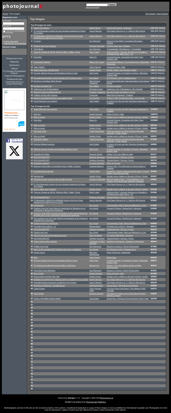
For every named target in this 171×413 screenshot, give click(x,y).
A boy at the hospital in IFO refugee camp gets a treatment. (57, 250)
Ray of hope (39, 274)
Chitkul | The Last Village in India (120, 154)
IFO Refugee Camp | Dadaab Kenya (121, 78)
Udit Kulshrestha (96, 286)
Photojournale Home (14, 58)
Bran (36, 258)
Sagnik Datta (94, 171)
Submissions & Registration (15, 43)
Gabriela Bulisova (96, 166)
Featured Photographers (14, 76)
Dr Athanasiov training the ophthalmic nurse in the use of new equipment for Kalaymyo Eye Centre (58, 37)
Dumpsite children (41, 139)
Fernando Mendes (96, 163)
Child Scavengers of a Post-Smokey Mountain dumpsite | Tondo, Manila (125, 132)
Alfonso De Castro (96, 62)
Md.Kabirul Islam (96, 89)
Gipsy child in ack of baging (45, 189)
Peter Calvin (94, 52)
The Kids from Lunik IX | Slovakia (120, 226)
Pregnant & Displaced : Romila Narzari (49, 286)
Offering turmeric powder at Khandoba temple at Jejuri (55, 149)
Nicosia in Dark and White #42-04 (47, 92)
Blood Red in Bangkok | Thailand (120, 95)
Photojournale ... (12, 113)
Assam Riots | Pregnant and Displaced (122, 286)
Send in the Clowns (41, 28)
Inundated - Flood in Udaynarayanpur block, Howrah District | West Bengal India (128, 172)
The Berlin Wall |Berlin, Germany (120, 235)
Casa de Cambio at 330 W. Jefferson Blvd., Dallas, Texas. (57, 52)
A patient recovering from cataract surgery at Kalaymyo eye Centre (61, 280)
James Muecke (95, 31)
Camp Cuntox (39, 289)
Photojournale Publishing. (96, 402)
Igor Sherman (94, 41)
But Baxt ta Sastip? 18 (43, 86)
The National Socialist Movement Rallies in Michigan (54, 266)
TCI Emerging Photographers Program (14, 72)
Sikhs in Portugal (113, 163)
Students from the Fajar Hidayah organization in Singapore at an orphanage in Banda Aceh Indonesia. (59, 209)
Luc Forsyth (94, 98)
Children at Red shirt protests (45, 95)
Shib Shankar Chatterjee (94, 82)
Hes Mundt (93, 78)
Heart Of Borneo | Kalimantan (118, 253)
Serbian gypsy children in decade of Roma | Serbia (127, 117)
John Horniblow (95, 235)
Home (5, 14)
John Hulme (94, 101)
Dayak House (39, 253)
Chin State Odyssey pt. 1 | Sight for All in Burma (126, 31)
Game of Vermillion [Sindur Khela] (47, 299)
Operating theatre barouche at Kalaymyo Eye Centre (55, 283)
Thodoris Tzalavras (97, 92)
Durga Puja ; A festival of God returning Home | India (128, 299)
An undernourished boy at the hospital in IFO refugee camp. (58, 78)
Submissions (14, 65)
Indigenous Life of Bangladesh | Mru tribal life (125, 89)
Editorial (14, 68)
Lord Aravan (39, 205)
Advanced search (93, 7)
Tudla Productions (96, 131)
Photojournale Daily (14, 79)
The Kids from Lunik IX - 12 (45, 226)
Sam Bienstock (95, 246)
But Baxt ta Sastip (114, 86)
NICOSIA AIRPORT (42, 157)
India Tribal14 (39, 67)
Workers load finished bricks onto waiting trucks (53, 98)
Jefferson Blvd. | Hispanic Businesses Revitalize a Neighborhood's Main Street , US (127, 53)
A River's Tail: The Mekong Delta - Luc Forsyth (125, 98)
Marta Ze (93, 57)
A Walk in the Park (41, 246)
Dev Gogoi (93, 205)
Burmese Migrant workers (44, 144)
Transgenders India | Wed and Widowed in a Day (126, 205)
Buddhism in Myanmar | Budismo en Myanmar (125, 241)
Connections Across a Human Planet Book (14, 83)
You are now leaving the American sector (50, 235)
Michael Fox (94, 266)
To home (37, 41)
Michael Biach (95, 226)
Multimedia (14, 62)
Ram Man (38, 57)
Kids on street (39, 117)
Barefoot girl (38, 176)
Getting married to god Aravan (46, 223)
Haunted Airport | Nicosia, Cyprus (120, 157)
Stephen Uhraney (96, 294)
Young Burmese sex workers (45, 101)
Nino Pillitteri (94, 86)
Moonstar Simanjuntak (94, 254)
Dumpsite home (40, 131)
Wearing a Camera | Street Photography (123, 246)
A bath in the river (41, 232)
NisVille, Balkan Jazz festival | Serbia (121, 70)
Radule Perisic (95, 70)
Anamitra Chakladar (97, 179)
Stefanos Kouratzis (97, 157)
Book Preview (9, 129)
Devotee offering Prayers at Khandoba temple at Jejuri (55, 73)
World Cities (111, 258)
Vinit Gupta (93, 73)
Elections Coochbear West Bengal (47, 81)
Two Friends (39, 294)
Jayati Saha (94, 299)
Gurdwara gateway (41, 163)
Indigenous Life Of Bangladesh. (46, 89)
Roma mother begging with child (46, 277)
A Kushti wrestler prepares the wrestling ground (53, 179)
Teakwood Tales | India (116, 67)
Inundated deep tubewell (43, 171)
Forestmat (93, 95)
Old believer (38, 49)
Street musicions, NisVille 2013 (46, 70)
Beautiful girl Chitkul (41, 154)
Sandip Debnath (95, 114)
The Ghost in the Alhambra (44, 271)
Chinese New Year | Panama (118, 46)
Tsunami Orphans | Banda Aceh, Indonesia (124, 208)
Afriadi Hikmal (94, 28)
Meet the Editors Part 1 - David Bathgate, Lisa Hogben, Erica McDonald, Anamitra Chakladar (125, 180)
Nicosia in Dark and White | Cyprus (121, 92)
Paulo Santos (94, 258)
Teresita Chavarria (96, 46)
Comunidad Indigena (42, 62)
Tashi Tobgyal (95, 67)
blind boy (37, 114)
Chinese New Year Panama (45, 46)
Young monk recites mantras (45, 241)
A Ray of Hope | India (115, 114)
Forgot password (11, 41)
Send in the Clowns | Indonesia (119, 28)
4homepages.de (106, 398)
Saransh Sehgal (95, 154)
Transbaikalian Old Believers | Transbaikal (124, 49)
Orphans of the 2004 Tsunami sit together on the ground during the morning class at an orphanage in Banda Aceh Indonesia (61, 214)
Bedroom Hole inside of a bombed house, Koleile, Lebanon (57, 166)
